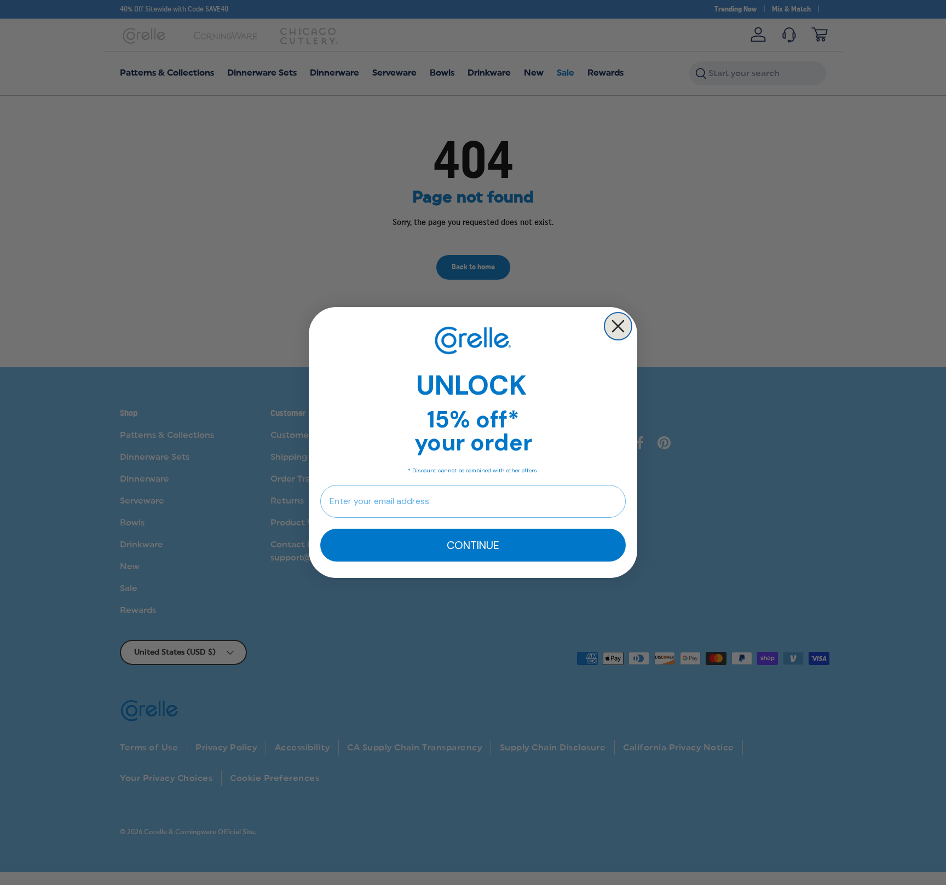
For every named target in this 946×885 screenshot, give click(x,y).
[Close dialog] (618, 326)
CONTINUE (473, 545)
